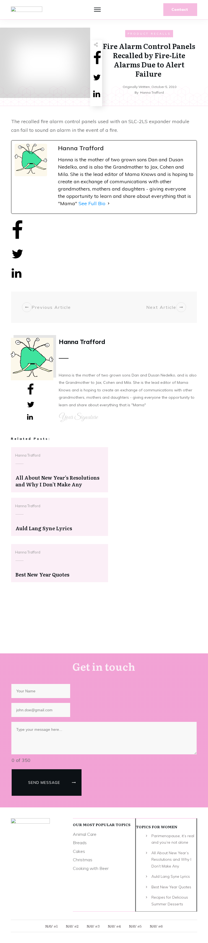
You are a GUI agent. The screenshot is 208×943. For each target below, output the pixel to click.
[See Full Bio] (108, 203)
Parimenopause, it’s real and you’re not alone (172, 839)
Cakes (79, 851)
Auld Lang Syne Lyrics (170, 876)
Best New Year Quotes (171, 887)
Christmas (82, 859)
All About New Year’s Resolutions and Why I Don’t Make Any (171, 859)
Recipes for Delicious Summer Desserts (169, 900)
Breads (80, 842)
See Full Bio (92, 203)
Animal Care (84, 834)
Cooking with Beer (91, 868)
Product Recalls (149, 33)
